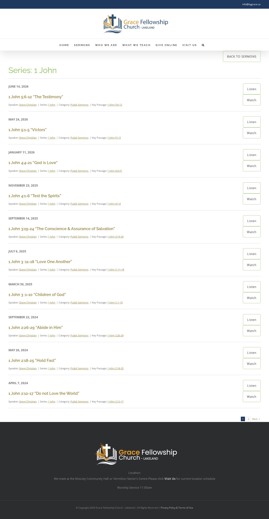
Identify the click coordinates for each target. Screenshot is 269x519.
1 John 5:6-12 (114, 104)
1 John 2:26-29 (115, 335)
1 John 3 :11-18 (115, 269)
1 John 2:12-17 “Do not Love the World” (43, 393)
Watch (251, 100)
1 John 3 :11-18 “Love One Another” (40, 261)
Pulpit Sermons (79, 104)
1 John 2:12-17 (115, 401)
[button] (203, 45)
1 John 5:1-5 (114, 137)
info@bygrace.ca (251, 4)
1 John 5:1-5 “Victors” (27, 129)
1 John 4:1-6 (114, 203)
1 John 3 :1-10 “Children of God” (37, 294)
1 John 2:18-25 (115, 368)
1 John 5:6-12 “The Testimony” (35, 96)
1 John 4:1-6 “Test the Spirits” (34, 195)
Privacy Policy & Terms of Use (177, 507)
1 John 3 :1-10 (115, 302)
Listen (251, 89)
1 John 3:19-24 (115, 236)
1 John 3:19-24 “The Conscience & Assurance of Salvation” (61, 228)
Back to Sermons (241, 56)
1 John (51, 104)
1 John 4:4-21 (114, 171)
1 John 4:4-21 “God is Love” (33, 162)
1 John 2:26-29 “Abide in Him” (35, 327)
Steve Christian (28, 104)
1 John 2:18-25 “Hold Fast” (32, 360)
